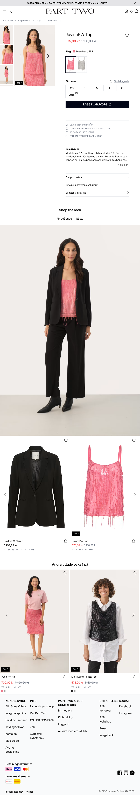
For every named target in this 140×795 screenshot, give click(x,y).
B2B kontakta (105, 708)
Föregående (64, 218)
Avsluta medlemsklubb (72, 731)
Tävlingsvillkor (14, 727)
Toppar (39, 20)
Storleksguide (121, 81)
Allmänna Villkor (15, 706)
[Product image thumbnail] (6, 34)
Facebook (125, 706)
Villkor (29, 791)
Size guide (12, 740)
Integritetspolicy (15, 713)
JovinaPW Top (54, 20)
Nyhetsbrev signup (42, 706)
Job (32, 727)
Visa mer (123, 164)
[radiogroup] (97, 91)
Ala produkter (24, 20)
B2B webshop (105, 719)
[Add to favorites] (127, 35)
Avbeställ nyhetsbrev (37, 736)
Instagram (125, 713)
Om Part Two (38, 713)
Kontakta (11, 734)
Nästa (79, 218)
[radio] (72, 88)
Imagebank (107, 735)
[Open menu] (4, 11)
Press (103, 728)
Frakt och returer (16, 720)
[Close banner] (134, 3)
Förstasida (8, 20)
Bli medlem (65, 710)
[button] (97, 177)
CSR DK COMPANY (42, 720)
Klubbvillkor (65, 717)
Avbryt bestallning (12, 749)
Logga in (63, 724)
